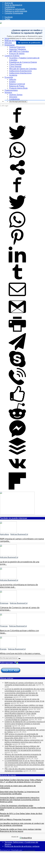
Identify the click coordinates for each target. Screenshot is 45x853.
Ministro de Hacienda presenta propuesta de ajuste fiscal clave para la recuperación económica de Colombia (23, 756)
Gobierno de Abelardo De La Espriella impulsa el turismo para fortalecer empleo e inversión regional (25, 724)
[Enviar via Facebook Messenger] (17, 437)
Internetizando (29, 850)
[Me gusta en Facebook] (17, 402)
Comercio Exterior (12, 56)
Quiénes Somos (15, 95)
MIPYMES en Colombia (19, 51)
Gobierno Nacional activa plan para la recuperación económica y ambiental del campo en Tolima (25, 730)
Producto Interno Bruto (18, 88)
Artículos (8, 43)
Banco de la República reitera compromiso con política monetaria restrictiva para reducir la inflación (24, 742)
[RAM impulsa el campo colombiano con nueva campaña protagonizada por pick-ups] (8, 532)
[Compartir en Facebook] (17, 123)
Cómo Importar (15, 67)
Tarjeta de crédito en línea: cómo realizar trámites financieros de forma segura (20, 830)
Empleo (12, 82)
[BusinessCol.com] (8, 23)
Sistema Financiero (17, 47)
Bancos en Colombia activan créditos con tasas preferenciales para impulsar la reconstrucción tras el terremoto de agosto (24, 707)
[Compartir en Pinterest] (17, 245)
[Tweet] (17, 140)
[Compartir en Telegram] (17, 349)
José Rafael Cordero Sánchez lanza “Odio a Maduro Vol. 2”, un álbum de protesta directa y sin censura (21, 781)
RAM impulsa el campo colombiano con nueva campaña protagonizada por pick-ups (24, 684)
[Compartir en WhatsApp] (17, 158)
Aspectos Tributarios (17, 49)
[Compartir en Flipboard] (17, 489)
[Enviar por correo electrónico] (17, 297)
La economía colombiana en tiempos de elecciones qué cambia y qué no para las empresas (21, 695)
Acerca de (9, 3)
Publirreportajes (11, 90)
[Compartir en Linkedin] (17, 262)
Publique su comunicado (15, 9)
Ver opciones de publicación (29, 42)
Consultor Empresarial (14, 13)
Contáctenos (10, 7)
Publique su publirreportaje (16, 11)
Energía (3, 649)
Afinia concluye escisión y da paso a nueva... (20, 653)
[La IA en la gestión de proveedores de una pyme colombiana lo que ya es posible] (8, 555)
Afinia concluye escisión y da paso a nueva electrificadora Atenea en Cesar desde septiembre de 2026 (22, 713)
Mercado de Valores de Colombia (23, 69)
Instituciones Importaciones (20, 73)
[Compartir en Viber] (17, 384)
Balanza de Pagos (16, 86)
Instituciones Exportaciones (20, 71)
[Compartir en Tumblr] (17, 280)
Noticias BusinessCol (19, 534)
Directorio (13, 97)
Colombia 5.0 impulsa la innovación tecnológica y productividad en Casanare (24, 718)
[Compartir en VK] (17, 471)
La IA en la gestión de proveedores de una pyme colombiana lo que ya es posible (24, 690)
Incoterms (13, 75)
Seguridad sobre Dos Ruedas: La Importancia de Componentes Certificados (19, 793)
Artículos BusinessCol (9, 557)
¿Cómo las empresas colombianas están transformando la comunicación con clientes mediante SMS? (22, 807)
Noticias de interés (12, 41)
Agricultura (4, 534)
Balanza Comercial (17, 84)
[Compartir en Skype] (17, 367)
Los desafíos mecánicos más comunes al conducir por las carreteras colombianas (22, 824)
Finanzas (4, 626)
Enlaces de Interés (16, 54)
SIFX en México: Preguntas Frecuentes (15, 819)
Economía (9, 77)
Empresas (4, 603)
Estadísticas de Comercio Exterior (23, 62)
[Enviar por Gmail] (17, 315)
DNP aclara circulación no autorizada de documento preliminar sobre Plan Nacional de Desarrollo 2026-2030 (24, 736)
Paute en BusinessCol (13, 5)
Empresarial (10, 45)
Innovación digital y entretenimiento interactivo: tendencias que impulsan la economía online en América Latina (20, 800)
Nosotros (8, 92)
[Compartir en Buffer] (17, 454)
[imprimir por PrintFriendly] (17, 332)
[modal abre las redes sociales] (17, 175)
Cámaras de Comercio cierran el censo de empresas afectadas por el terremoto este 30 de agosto (24, 701)
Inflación (12, 80)
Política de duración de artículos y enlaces (22, 846)
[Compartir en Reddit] (17, 419)
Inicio (7, 38)
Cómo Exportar (15, 64)
